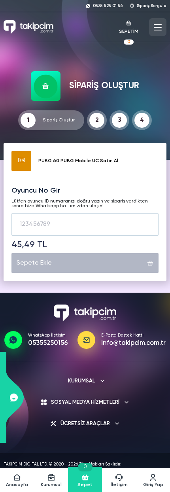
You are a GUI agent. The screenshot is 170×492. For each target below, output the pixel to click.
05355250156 (48, 343)
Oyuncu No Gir (35, 190)
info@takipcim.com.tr (133, 343)
